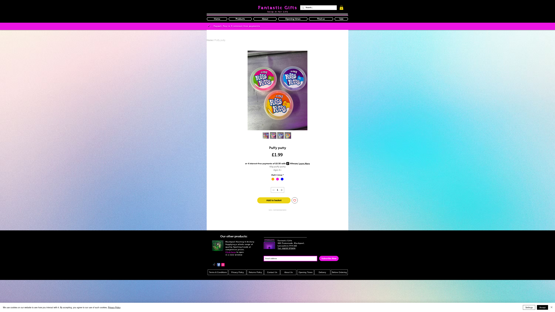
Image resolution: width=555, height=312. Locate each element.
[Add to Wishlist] (295, 200)
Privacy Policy (114, 307)
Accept (542, 307)
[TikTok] (214, 264)
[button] (293, 19)
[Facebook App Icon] (218, 264)
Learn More (304, 163)
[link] (341, 7)
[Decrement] (273, 190)
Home (210, 40)
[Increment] (282, 190)
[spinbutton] (277, 190)
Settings (529, 307)
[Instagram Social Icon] (223, 264)
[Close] (551, 307)
